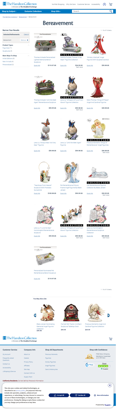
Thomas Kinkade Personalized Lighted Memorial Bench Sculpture (44, 59)
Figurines (6, 48)
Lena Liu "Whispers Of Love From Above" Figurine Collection (71, 101)
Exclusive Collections (33, 11)
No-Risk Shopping (58, 4)
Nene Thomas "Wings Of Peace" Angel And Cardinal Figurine (98, 101)
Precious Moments (51, 354)
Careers (26, 358)
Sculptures (6, 51)
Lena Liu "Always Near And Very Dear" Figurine (45, 144)
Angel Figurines (50, 366)
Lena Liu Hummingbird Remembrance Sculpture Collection (95, 230)
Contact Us (6, 364)
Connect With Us (29, 373)
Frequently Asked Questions (8, 359)
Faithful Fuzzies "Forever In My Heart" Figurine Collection (71, 58)
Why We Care (71, 4)
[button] (90, 365)
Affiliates (27, 366)
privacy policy (20, 390)
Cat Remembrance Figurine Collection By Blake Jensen (96, 186)
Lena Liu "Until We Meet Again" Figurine (70, 144)
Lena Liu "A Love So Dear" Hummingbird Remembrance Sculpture (44, 230)
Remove (23, 40)
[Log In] (104, 4)
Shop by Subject (8, 11)
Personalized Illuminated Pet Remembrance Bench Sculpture (45, 271)
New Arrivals (7, 61)
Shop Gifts (55, 11)
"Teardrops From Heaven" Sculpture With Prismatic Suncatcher (43, 187)
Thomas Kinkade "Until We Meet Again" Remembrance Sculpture (45, 101)
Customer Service (83, 4)
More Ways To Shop (10, 56)
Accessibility (95, 4)
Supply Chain (28, 377)
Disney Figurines (50, 362)
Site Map (27, 369)
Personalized (7, 64)
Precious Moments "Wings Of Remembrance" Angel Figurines (98, 144)
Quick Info (37, 65)
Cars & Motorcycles (51, 369)
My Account (6, 354)
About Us (27, 354)
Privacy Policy (28, 362)
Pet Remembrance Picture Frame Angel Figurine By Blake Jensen (70, 187)
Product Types (8, 45)
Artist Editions (8, 58)
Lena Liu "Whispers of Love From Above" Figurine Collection (71, 229)
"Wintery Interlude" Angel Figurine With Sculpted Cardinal (98, 58)
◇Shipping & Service (9, 371)
